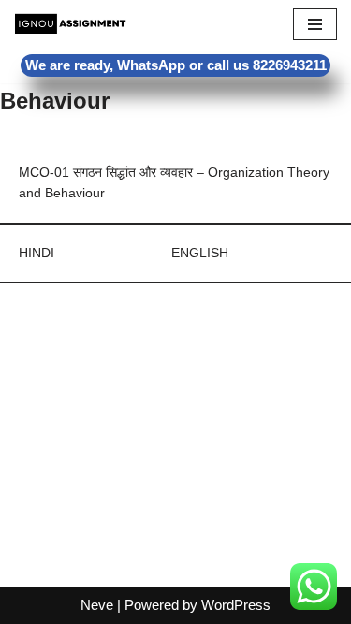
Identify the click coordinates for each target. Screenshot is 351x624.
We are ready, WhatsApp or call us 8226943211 (176, 65)
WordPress (236, 605)
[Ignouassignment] (70, 24)
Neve (96, 605)
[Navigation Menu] (315, 24)
